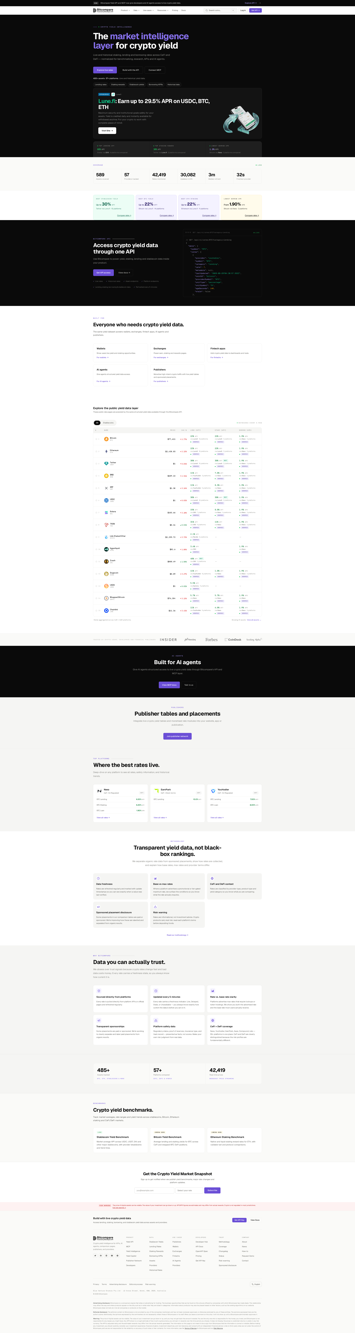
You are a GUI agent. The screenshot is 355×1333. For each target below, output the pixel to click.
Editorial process (136, 1284)
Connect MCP (155, 70)
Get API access (104, 272)
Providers (153, 1265)
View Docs (255, 1220)
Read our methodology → (177, 935)
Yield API (129, 1242)
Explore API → (251, 3)
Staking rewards (118, 84)
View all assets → (254, 620)
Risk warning (224, 1260)
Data (135, 10)
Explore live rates (105, 70)
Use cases (147, 10)
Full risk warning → (119, 1208)
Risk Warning (218, 1328)
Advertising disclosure (118, 1284)
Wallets (175, 1246)
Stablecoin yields (137, 84)
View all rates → (103, 817)
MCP (128, 1246)
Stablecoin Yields (156, 1242)
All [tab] (97, 423)
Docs (183, 10)
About (244, 1242)
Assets (152, 1260)
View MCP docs (169, 685)
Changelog (223, 1251)
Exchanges (177, 1251)
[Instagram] (117, 1256)
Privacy (96, 1284)
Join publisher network (177, 736)
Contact (245, 1260)
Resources (161, 10)
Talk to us (188, 685)
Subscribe (212, 1190)
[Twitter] (95, 1256)
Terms (104, 1284)
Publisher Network (134, 1260)
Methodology (224, 1242)
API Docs (199, 1246)
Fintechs (176, 1256)
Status (221, 1256)
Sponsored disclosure (227, 1265)
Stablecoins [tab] (108, 423)
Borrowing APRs (156, 84)
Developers (130, 1265)
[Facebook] (101, 1256)
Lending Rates (155, 1246)
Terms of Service (190, 1328)
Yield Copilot (131, 1256)
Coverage (223, 1246)
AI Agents (177, 1260)
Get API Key (239, 1220)
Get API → (255, 10)
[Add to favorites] (96, 439)
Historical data (174, 84)
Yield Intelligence (133, 1251)
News (244, 1246)
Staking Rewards (156, 1251)
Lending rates (100, 84)
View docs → (124, 272)
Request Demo (248, 1256)
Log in (243, 10)
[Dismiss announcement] (260, 3)
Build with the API (131, 70)
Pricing (175, 10)
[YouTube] (112, 1256)
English (257, 1284)
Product (124, 10)
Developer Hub (202, 1242)
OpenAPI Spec (202, 1251)
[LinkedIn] (106, 1256)
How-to (245, 1251)
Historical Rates (155, 1270)
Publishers (177, 1242)
